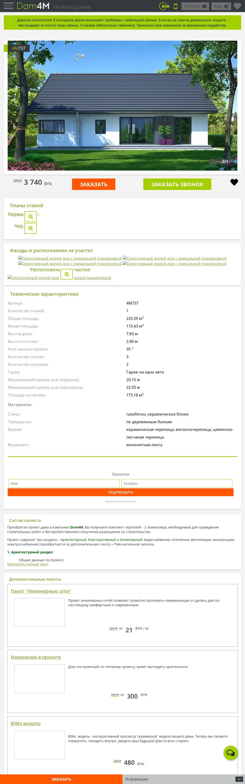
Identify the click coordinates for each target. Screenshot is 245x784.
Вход (218, 6)
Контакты (192, 6)
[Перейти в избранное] (237, 4)
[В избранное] (234, 182)
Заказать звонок (177, 184)
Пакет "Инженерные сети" (41, 586)
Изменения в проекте (36, 652)
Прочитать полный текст (28, 558)
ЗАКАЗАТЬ (93, 184)
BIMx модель (26, 718)
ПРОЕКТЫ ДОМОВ (71, 7)
